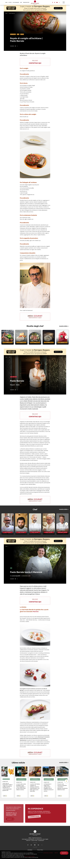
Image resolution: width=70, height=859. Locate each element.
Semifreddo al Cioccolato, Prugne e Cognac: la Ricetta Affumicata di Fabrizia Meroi (7, 337)
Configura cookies (48, 852)
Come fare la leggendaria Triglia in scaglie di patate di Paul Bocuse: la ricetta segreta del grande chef (7, 787)
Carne (18, 34)
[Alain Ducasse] (49, 523)
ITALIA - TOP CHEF (8, 532)
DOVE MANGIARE (16, 2)
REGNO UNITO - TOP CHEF (62, 532)
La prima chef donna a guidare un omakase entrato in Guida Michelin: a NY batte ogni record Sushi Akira (35, 787)
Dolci (8, 342)
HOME (6, 2)
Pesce (35, 342)
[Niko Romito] (35, 523)
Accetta (64, 853)
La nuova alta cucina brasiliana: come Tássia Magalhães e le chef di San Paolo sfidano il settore (21, 786)
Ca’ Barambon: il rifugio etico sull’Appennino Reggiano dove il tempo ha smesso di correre (48, 787)
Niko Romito (33, 530)
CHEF (21, 2)
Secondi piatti (13, 34)
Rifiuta (56, 852)
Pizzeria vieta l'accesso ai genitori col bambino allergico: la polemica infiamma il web (62, 786)
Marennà (35, 611)
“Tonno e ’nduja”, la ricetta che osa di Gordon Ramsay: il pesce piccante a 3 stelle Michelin (34, 338)
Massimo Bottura (6, 530)
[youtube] (57, 2)
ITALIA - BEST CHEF (13, 376)
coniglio (22, 34)
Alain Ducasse (47, 530)
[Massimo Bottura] (7, 523)
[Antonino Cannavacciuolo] (21, 523)
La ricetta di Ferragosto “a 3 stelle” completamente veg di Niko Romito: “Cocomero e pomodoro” (61, 336)
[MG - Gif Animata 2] (35, 62)
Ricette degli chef (12, 13)
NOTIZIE (10, 2)
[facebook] (52, 2)
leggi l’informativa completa (29, 856)
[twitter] (59, 2)
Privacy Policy (40, 849)
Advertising (30, 849)
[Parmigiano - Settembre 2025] (35, 8)
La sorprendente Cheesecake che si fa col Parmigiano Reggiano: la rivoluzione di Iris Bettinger (20, 336)
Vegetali (62, 342)
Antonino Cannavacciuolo (20, 529)
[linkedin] (38, 845)
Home (6, 13)
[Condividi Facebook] (15, 46)
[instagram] (55, 2)
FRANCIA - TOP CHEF (48, 532)
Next (66, 337)
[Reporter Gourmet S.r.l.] (35, 2)
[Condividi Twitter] (17, 46)
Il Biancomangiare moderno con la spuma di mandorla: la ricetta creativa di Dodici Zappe (48, 337)
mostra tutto (63, 326)
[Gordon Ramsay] (62, 523)
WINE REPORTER (26, 2)
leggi (4, 795)
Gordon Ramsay (61, 530)
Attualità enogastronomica (21, 779)
